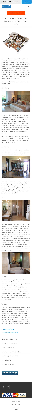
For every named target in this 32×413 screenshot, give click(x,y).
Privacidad (16, 409)
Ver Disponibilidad (16, 404)
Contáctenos (16, 407)
